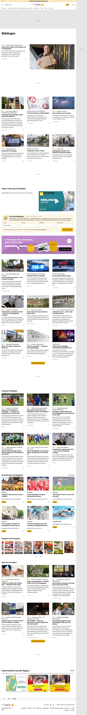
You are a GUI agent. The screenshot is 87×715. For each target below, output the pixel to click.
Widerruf (72, 710)
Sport (41, 8)
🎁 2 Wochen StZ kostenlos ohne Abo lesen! (38, 1)
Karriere (30, 708)
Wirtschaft (36, 8)
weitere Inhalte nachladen (38, 363)
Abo (67, 4)
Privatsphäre (24, 708)
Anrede (4, 222)
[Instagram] (45, 705)
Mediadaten (46, 708)
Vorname (23, 222)
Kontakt (72, 708)
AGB (34, 708)
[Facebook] (53, 705)
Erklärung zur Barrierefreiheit (56, 708)
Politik (31, 8)
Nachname (41, 222)
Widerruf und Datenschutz (41, 229)
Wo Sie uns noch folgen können (66, 704)
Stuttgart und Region (12, 8)
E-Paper (7, 4)
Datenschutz (39, 708)
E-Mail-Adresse (60, 222)
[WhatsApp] (48, 705)
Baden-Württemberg (23, 8)
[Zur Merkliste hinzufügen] (25, 59)
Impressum (66, 710)
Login (73, 4)
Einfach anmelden (67, 229)
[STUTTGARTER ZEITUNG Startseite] (38, 5)
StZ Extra (51, 8)
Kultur (45, 8)
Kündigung (67, 708)
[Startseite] (4, 699)
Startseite (4, 8)
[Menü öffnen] (2, 4)
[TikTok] (51, 705)
